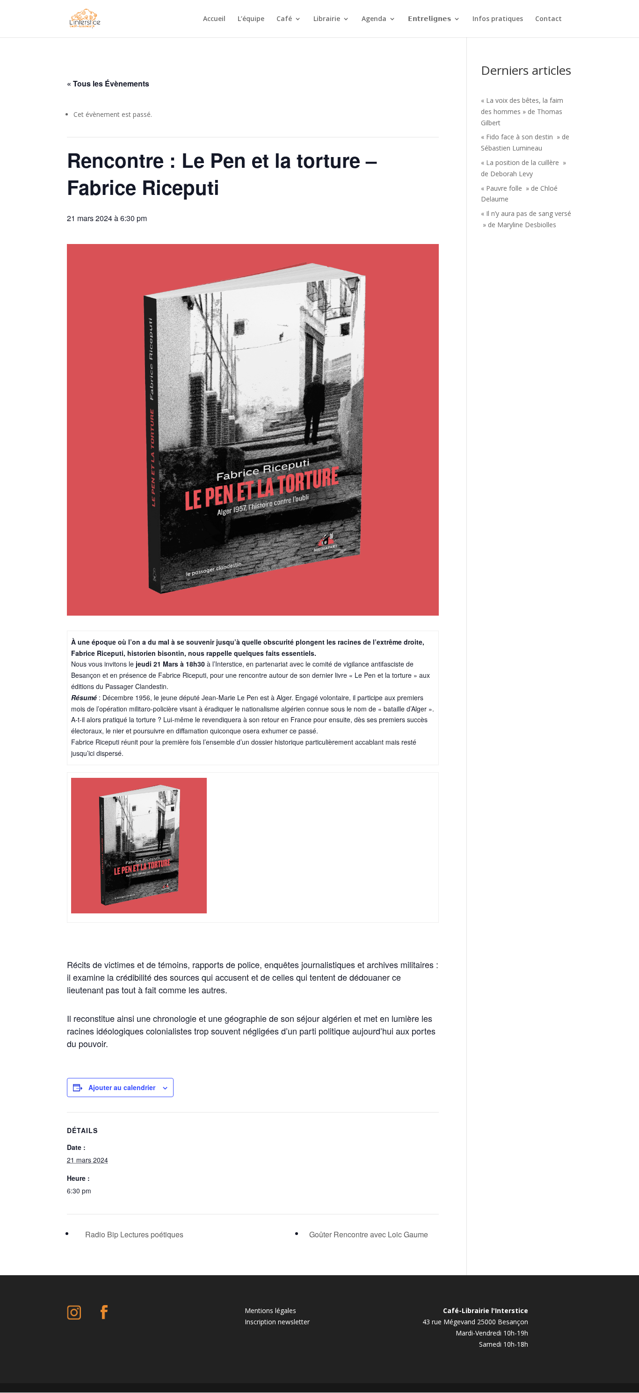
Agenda (374, 19)
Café (284, 19)
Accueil (214, 19)
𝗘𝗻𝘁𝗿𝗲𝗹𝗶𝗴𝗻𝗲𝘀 (429, 19)
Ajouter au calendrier (121, 1087)
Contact (548, 19)
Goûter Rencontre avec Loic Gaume (369, 1234)
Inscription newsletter (277, 1321)
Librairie (326, 19)
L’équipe (251, 19)
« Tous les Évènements (108, 83)
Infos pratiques (497, 19)
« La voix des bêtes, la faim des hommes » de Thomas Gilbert (522, 111)
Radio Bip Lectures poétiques (133, 1234)
